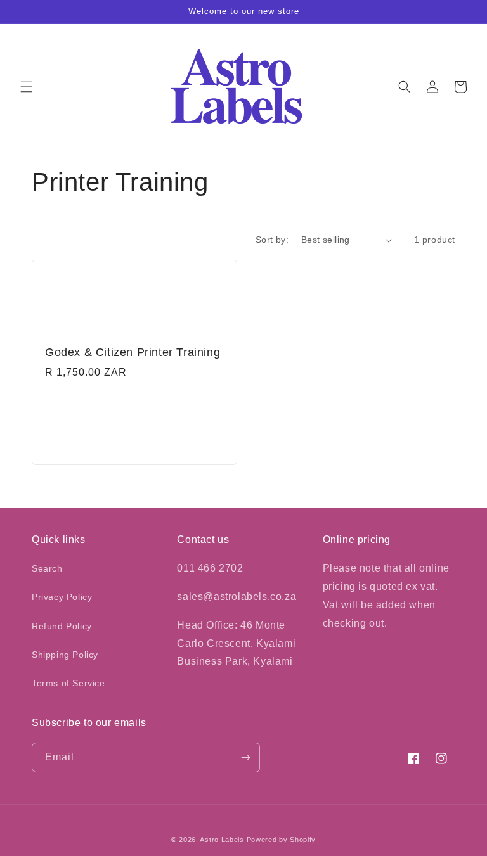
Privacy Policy (62, 597)
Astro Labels (222, 839)
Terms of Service (68, 683)
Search (47, 568)
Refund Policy (62, 626)
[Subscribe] (245, 757)
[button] (27, 87)
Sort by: (272, 239)
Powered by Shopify (281, 839)
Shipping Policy (65, 654)
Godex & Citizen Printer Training (132, 352)
